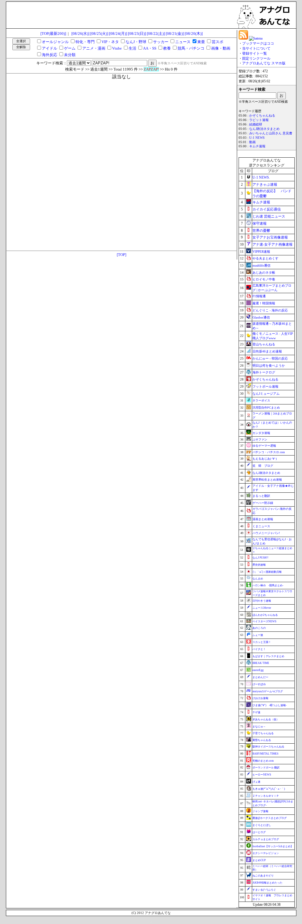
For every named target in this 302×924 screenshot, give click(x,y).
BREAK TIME (260, 663)
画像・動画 (220, 48)
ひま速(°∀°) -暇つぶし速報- (269, 705)
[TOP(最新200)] (53, 33)
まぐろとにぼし (261, 825)
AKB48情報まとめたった (267, 882)
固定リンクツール (256, 58)
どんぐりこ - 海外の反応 (270, 310)
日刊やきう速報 (261, 600)
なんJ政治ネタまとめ (264, 128)
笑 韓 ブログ (262, 465)
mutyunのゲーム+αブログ (267, 691)
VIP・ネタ (110, 42)
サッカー (160, 42)
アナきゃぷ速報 (264, 184)
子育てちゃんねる (263, 733)
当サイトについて (256, 48)
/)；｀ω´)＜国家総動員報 (267, 571)
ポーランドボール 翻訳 (266, 767)
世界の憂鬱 (261, 230)
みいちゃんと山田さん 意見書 (270, 133)
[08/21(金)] (175, 33)
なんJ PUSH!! (260, 557)
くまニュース (261, 526)
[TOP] (121, 254)
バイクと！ (259, 649)
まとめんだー (260, 677)
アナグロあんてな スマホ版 (263, 63)
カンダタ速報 (261, 433)
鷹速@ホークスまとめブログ (269, 818)
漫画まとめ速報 (262, 519)
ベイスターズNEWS (264, 621)
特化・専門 (85, 42)
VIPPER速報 (261, 251)
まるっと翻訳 (261, 495)
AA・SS (149, 48)
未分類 (70, 55)
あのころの (259, 627)
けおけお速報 (260, 698)
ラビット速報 (259, 120)
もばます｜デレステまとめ (268, 656)
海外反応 (49, 55)
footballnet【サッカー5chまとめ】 (272, 846)
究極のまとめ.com (263, 760)
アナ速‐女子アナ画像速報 (272, 244)
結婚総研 (255, 124)
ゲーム (70, 48)
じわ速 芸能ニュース (268, 216)
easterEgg (258, 670)
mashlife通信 (261, 265)
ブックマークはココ (258, 43)
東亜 (201, 42)
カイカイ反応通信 (266, 209)
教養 (167, 48)
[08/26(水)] (80, 33)
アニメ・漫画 (93, 48)
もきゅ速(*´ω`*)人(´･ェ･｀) (268, 788)
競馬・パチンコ (191, 48)
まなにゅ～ (259, 726)
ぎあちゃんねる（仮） (265, 719)
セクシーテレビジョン (265, 853)
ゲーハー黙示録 (262, 503)
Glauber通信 (261, 317)
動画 (252, 142)
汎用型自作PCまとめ (266, 407)
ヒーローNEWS (261, 774)
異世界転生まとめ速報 (267, 479)
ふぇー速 (257, 635)
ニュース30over (261, 607)
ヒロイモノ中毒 (263, 279)
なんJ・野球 (136, 42)
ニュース (183, 42)
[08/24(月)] (118, 33)
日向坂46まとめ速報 (267, 351)
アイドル (49, 48)
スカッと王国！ (261, 642)
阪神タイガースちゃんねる (268, 746)
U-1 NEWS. (261, 177)
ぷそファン (259, 439)
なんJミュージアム (266, 393)
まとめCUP (259, 860)
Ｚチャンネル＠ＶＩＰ (265, 795)
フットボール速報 (265, 386)
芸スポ (217, 42)
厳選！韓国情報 (263, 303)
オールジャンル (55, 42)
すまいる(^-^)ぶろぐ (264, 889)
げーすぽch (259, 684)
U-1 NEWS (257, 137)
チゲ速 (256, 712)
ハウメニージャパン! (266, 533)
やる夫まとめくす (265, 258)
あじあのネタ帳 (263, 272)
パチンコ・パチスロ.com (268, 452)
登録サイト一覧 (254, 53)
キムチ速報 (257, 146)
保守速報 (259, 223)
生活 (132, 48)
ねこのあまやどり (263, 875)
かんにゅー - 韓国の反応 (270, 358)
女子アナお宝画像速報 (270, 237)
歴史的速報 (259, 564)
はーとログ (259, 832)
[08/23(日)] (137, 33)
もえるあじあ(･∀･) (264, 458)
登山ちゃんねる (263, 344)
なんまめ (257, 578)
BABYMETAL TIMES (265, 753)
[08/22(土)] (156, 33)
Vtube (117, 48)
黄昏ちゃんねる (261, 740)
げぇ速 (256, 781)
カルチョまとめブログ (265, 839)
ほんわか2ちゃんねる (265, 614)
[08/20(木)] (194, 33)
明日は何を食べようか (268, 365)
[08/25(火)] (99, 33)
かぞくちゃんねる (262, 115)
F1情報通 (259, 296)
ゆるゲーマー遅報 (264, 445)
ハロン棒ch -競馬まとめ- (267, 585)
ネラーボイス (261, 400)
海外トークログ (263, 372)
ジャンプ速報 (260, 811)
